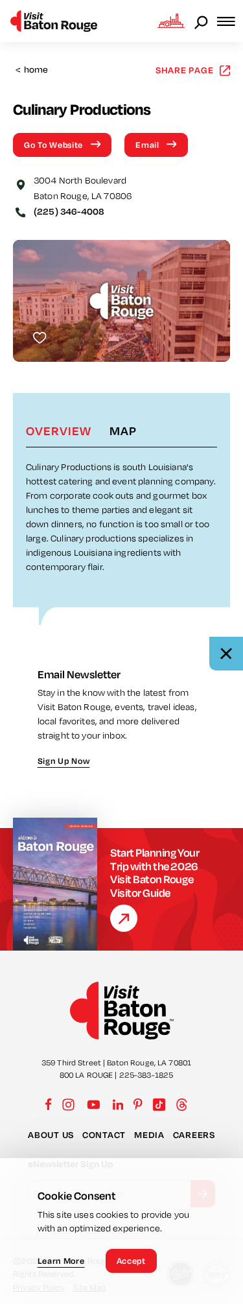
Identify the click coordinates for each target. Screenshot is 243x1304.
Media (149, 1135)
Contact (104, 1135)
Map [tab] (123, 430)
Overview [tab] (58, 430)
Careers (194, 1135)
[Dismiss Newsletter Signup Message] (226, 653)
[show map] (21, 183)
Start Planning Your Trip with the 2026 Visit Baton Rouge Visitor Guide (154, 872)
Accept (131, 1260)
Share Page (185, 69)
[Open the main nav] (230, 21)
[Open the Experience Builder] (171, 21)
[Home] (53, 21)
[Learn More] (123, 918)
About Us (51, 1135)
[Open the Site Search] (202, 21)
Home (32, 70)
